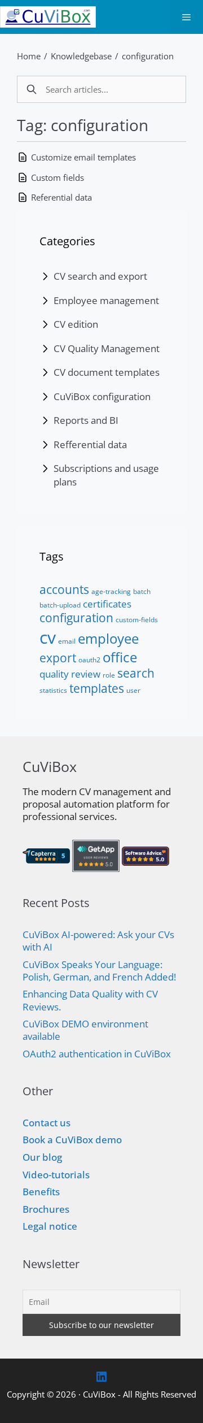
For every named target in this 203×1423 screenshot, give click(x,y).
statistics (53, 690)
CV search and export (100, 276)
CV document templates (107, 372)
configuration (148, 56)
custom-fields (137, 619)
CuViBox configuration (102, 396)
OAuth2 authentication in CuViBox (97, 1053)
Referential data (61, 197)
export (57, 658)
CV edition (76, 324)
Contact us (46, 1122)
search (136, 673)
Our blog (42, 1157)
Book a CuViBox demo (72, 1139)
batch (142, 591)
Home (29, 56)
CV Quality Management (107, 348)
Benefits (41, 1191)
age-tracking (111, 591)
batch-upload (60, 605)
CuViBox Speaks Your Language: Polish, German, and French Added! (99, 970)
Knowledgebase (81, 56)
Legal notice (50, 1226)
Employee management (106, 300)
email (67, 641)
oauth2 (89, 660)
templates (96, 688)
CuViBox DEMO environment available (85, 1030)
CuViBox (99, 1394)
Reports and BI (86, 420)
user (133, 690)
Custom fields (57, 177)
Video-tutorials (56, 1174)
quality (54, 673)
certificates (107, 603)
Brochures (46, 1209)
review (85, 673)
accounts (64, 589)
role (109, 675)
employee (108, 638)
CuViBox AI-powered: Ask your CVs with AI (98, 940)
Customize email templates (83, 157)
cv (47, 637)
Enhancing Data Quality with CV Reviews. (90, 1000)
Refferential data (90, 444)
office (120, 657)
